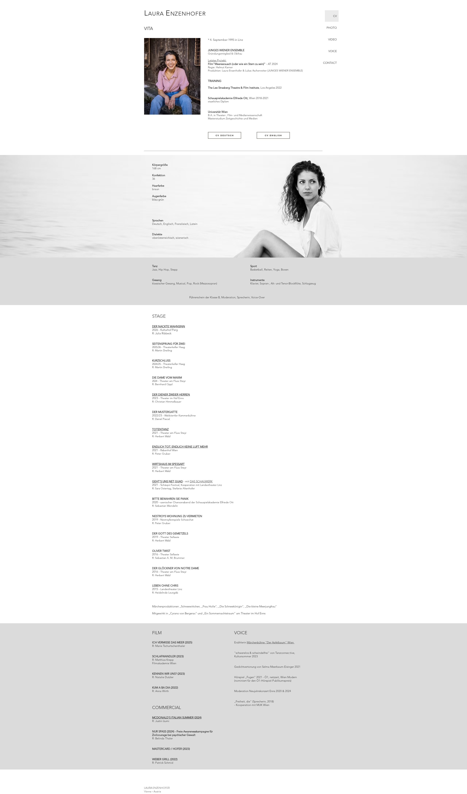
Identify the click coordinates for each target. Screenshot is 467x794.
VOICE (332, 51)
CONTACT (331, 63)
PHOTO (332, 27)
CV (335, 16)
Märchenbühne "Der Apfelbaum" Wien (270, 642)
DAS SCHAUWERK (201, 481)
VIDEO (332, 39)
